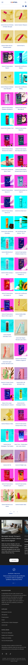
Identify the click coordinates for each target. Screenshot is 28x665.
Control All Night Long (20, 465)
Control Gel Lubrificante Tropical (21, 294)
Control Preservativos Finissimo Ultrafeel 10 (7, 108)
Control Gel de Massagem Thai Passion (7, 445)
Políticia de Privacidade (7, 635)
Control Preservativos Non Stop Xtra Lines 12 (21, 149)
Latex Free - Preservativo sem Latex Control (20, 445)
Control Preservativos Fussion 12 (20, 484)
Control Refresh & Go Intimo (7, 505)
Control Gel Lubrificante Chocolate (7, 232)
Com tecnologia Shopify (19, 658)
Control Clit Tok (7, 465)
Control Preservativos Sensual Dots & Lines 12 (21, 170)
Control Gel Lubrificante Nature (21, 67)
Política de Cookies (6, 638)
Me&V (3, 620)
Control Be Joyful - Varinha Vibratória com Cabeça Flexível (7, 363)
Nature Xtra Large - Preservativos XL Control (7, 404)
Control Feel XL (21, 45)
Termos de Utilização (7, 632)
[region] (14, 574)
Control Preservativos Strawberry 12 (7, 484)
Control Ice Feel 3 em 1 (21, 211)
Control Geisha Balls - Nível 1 (20, 315)
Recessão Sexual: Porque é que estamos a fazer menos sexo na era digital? (11, 538)
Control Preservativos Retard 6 (20, 129)
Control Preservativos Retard (7, 67)
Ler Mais (14, 560)
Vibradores (4, 614)
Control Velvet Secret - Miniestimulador (7, 46)
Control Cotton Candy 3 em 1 (7, 273)
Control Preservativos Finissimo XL (20, 273)
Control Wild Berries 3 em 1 (7, 253)
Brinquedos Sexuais (7, 612)
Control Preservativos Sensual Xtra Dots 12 (7, 149)
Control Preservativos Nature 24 (7, 211)
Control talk (4, 625)
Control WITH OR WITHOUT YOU (21, 383)
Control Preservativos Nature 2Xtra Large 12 (7, 315)
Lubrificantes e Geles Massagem (10, 622)
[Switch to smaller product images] (25, 6)
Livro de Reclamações (7, 640)
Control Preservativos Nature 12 (7, 191)
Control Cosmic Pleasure (21, 25)
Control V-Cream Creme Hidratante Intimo (7, 383)
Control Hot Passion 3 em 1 (7, 129)
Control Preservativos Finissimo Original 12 (20, 359)
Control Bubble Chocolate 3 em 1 (7, 335)
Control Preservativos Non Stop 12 (20, 108)
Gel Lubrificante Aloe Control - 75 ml (21, 232)
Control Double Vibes (20, 504)
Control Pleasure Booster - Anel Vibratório (7, 87)
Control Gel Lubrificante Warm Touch (7, 170)
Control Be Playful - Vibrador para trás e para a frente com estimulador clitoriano (20, 339)
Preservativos (5, 617)
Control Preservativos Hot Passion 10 (7, 294)
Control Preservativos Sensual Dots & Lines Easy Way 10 (20, 424)
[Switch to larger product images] (23, 6)
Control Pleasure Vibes (7, 423)
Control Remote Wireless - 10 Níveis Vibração (7, 25)
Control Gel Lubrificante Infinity (21, 87)
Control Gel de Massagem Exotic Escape (20, 404)
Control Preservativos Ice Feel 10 (20, 191)
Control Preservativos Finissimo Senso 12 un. (20, 253)
